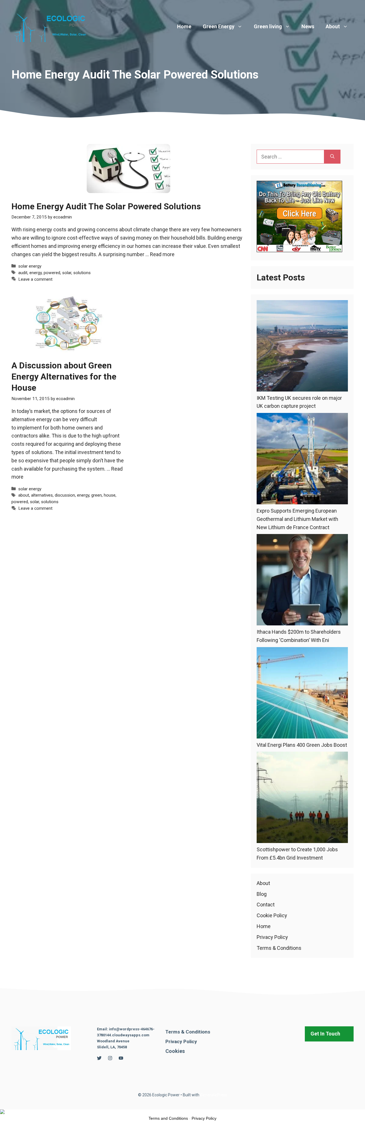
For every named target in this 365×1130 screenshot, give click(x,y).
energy (35, 272)
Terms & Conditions (279, 948)
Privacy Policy (272, 937)
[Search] (332, 157)
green (96, 495)
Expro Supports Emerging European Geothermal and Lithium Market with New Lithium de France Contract (297, 519)
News (307, 26)
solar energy (29, 266)
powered (52, 272)
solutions (82, 272)
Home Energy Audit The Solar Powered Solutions (106, 206)
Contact (266, 905)
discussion (65, 495)
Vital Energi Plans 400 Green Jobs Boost (302, 745)
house (109, 495)
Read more (162, 254)
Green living (268, 26)
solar (66, 272)
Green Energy (218, 26)
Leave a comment (35, 279)
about (23, 495)
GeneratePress (213, 1095)
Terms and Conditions (168, 1118)
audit (22, 272)
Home (184, 26)
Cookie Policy (272, 915)
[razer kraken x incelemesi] (182, 1111)
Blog (262, 894)
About (333, 26)
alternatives (42, 495)
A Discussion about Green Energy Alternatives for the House (63, 376)
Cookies (175, 1051)
